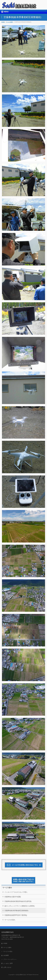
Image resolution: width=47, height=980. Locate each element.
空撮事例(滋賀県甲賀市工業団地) (15, 915)
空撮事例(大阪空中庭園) (12, 897)
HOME (5, 943)
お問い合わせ (7, 967)
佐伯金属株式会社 (21, 974)
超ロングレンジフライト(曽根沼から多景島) (19, 906)
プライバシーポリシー (10, 959)
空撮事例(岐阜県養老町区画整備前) (16, 910)
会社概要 (6, 955)
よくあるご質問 (8, 963)
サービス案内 (7, 887)
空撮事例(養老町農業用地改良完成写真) (18, 901)
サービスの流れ (9, 920)
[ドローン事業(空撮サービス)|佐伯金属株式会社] (19, 6)
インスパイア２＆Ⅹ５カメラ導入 (15, 892)
